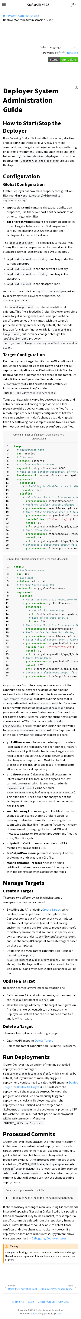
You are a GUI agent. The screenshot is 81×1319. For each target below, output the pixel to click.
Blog (31, 1301)
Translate (71, 52)
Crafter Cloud (46, 1301)
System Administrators (23, 15)
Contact (63, 1301)
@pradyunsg (48, 1313)
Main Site (18, 1301)
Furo (59, 1313)
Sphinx (34, 1313)
